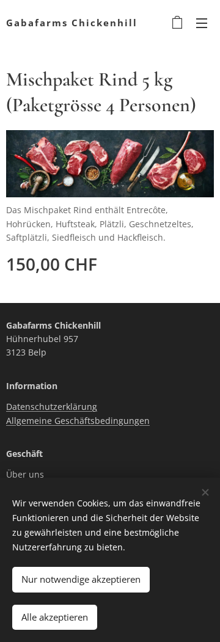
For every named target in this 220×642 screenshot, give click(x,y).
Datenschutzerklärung (51, 406)
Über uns (25, 474)
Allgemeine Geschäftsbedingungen (78, 420)
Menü (201, 22)
